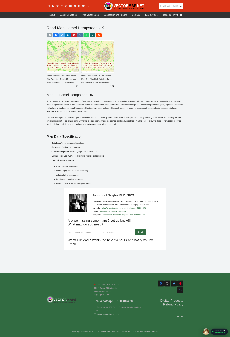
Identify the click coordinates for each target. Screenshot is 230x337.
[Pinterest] (79, 6)
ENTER (180, 317)
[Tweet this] (62, 35)
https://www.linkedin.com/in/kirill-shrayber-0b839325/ (124, 208)
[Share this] (56, 35)
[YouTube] (70, 6)
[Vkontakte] (180, 290)
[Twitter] (57, 6)
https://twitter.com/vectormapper (113, 211)
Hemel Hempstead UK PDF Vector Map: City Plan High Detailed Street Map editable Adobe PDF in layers (96, 79)
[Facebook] (53, 6)
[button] (219, 332)
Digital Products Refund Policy (171, 302)
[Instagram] (62, 6)
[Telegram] (83, 6)
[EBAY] (88, 6)
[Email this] (49, 35)
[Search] (181, 6)
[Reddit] (75, 6)
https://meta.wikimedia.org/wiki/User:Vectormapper (124, 215)
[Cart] (180, 15)
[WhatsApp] (49, 6)
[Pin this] (74, 35)
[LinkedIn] (66, 6)
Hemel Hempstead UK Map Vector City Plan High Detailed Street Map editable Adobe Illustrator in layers (61, 79)
